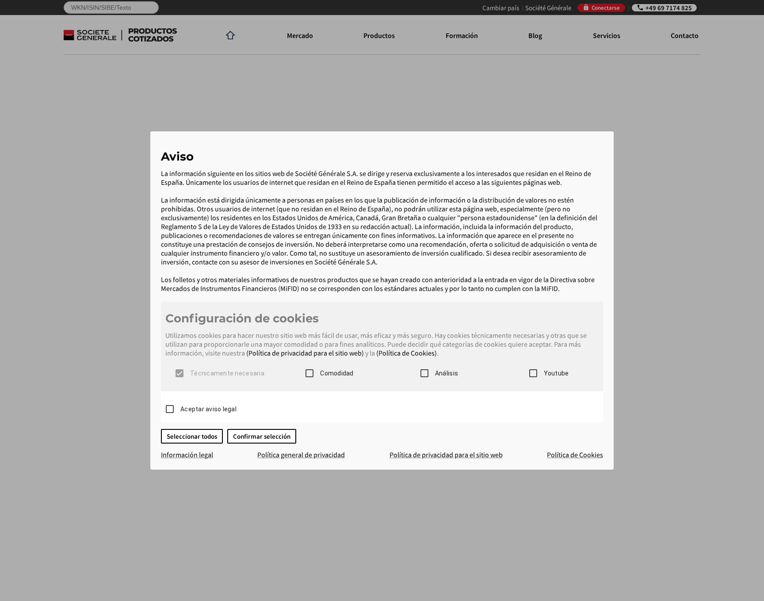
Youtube (556, 373)
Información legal (187, 454)
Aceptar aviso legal (208, 409)
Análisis (446, 373)
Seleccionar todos (192, 436)
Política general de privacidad (301, 454)
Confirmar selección (261, 436)
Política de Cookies (575, 454)
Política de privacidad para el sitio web (446, 454)
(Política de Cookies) (406, 352)
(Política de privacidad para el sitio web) (305, 352)
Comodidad (336, 373)
